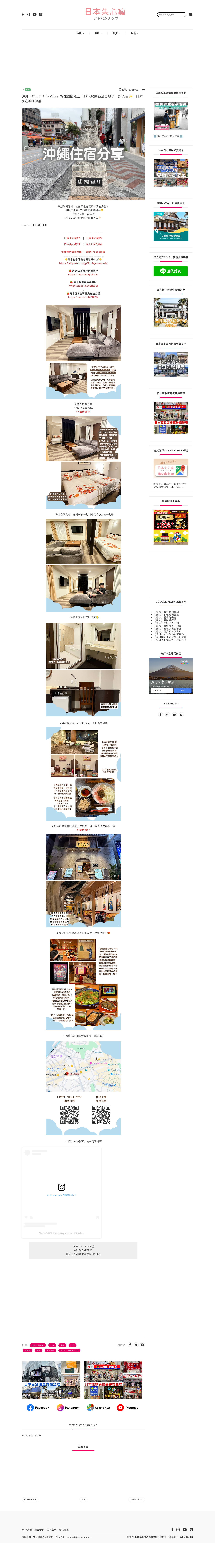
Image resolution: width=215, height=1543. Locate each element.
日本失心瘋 (72, 238)
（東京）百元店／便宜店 (168, 631)
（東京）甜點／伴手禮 (166, 623)
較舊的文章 (135, 1499)
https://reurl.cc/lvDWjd (83, 286)
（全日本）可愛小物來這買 (169, 634)
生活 (133, 33)
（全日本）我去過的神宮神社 (170, 640)
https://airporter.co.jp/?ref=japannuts (83, 263)
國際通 (27, 1350)
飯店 (38, 1350)
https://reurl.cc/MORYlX (83, 297)
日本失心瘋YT (72, 244)
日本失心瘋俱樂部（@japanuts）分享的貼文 (61, 1233)
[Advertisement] (107, 60)
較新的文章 (31, 1499)
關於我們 (27, 1529)
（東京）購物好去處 (165, 617)
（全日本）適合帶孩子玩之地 (170, 637)
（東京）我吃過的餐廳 (166, 614)
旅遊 (79, 33)
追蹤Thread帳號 (95, 252)
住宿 (52, 1345)
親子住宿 (50, 1350)
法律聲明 (52, 1529)
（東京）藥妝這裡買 (165, 620)
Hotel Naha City (69, 1350)
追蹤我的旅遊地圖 (71, 252)
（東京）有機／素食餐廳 (168, 628)
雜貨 (115, 33)
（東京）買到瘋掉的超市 (168, 626)
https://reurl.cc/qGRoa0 (83, 274)
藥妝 (97, 33)
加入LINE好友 (94, 244)
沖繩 (62, 1345)
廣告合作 (39, 1529)
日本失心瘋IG (94, 238)
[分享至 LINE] (44, 225)
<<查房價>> (83, 411)
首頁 (83, 1499)
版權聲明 (64, 1529)
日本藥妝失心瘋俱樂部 (146, 1537)
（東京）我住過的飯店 (166, 612)
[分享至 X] (39, 225)
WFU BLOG (186, 1537)
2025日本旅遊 (38, 1345)
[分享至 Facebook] (33, 225)
